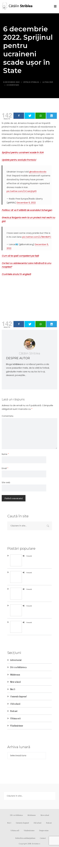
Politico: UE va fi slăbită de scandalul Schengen (27, 210)
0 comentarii (13, 85)
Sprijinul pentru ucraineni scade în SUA (23, 152)
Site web (6, 482)
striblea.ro (18, 364)
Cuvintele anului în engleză (16, 274)
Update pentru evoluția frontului (19, 159)
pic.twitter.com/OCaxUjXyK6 (22, 191)
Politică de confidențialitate (25, 838)
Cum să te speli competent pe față (20, 255)
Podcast (13, 710)
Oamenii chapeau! (18, 696)
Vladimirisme (16, 725)
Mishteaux (15, 674)
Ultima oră (47, 82)
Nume (5, 454)
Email (5, 468)
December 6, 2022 (26, 202)
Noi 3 (12, 689)
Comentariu (7, 416)
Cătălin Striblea (31, 82)
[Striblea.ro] (17, 6)
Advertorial (15, 659)
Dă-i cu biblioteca (18, 667)
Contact (43, 838)
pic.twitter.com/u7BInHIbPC (36, 236)
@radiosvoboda (37, 171)
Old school (15, 703)
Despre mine (44, 830)
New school (15, 681)
